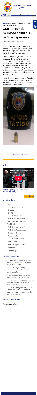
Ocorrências (16, 216)
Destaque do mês (14, 233)
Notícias (11, 213)
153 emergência (14, 250)
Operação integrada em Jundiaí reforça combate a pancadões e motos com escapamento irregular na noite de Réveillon (19, 290)
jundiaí (26, 154)
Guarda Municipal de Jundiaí (22, 6)
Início (5, 23)
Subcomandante (18, 238)
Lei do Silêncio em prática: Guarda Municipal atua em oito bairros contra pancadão (20, 282)
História (11, 210)
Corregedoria (13, 241)
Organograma (17, 207)
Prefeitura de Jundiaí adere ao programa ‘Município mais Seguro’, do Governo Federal (20, 262)
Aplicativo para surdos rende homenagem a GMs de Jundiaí (18, 276)
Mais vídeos (29, 196)
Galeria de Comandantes (17, 219)
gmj (22, 154)
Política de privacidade (16, 244)
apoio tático (16, 154)
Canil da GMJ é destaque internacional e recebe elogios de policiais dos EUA (19, 270)
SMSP (10, 204)
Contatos (11, 247)
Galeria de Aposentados (17, 230)
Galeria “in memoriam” (16, 227)
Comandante (13, 236)
